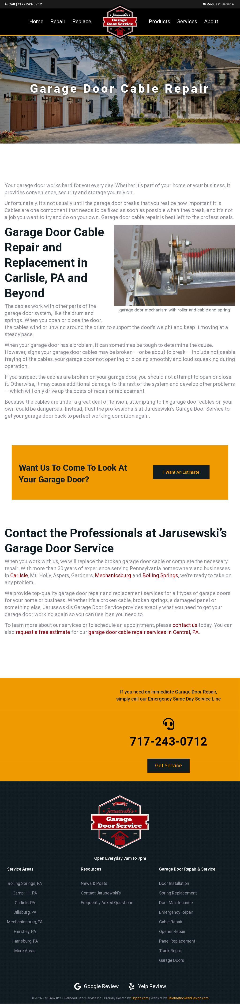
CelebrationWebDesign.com (188, 998)
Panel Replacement (177, 941)
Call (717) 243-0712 (25, 4)
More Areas (25, 950)
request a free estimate (43, 632)
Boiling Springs (160, 575)
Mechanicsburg (113, 575)
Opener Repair (172, 931)
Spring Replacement (178, 892)
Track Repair (170, 950)
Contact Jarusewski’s (101, 892)
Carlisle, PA (25, 902)
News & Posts (94, 883)
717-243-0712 (168, 741)
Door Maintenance (176, 902)
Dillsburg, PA (25, 912)
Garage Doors (171, 960)
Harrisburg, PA (25, 941)
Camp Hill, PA (25, 892)
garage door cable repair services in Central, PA (143, 632)
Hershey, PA (25, 931)
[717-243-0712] (168, 724)
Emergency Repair (176, 912)
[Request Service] (204, 4)
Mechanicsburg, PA (25, 921)
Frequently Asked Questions (107, 902)
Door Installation (174, 883)
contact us (184, 625)
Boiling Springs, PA (25, 883)
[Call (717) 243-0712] (6, 4)
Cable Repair (170, 921)
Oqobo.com (140, 998)
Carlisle (19, 575)
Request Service (220, 4)
